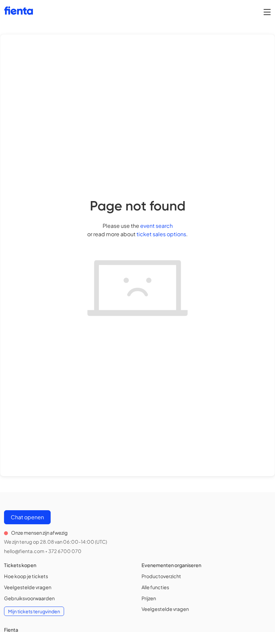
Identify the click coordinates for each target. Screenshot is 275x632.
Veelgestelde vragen (27, 587)
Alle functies (155, 587)
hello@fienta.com (24, 551)
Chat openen (27, 517)
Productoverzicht (161, 576)
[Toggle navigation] (267, 12)
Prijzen (149, 598)
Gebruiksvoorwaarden (29, 598)
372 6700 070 (64, 551)
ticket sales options (161, 234)
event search (156, 225)
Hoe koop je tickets (26, 576)
